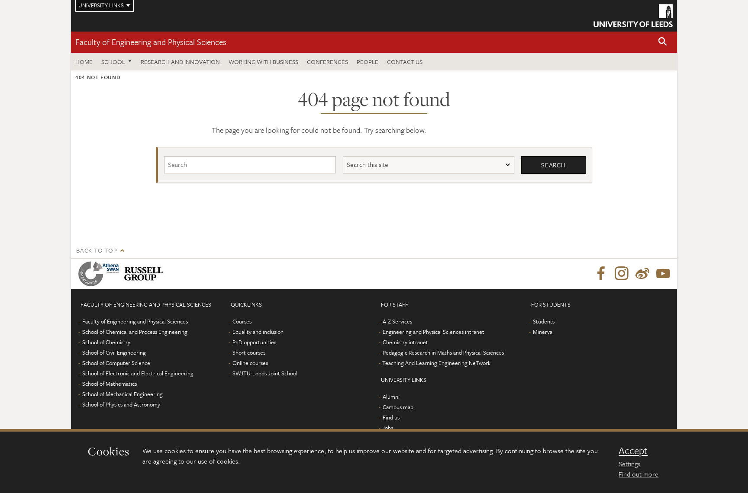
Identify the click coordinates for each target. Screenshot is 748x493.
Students (544, 321)
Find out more (638, 474)
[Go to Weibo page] (642, 274)
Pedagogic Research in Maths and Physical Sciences (443, 352)
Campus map (398, 407)
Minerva (542, 331)
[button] (663, 42)
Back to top (96, 250)
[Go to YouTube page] (663, 274)
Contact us (404, 61)
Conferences (327, 61)
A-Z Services (397, 321)
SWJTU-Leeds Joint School (264, 373)
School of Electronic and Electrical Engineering (137, 373)
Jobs (387, 427)
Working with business (263, 61)
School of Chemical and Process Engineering (134, 331)
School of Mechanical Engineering (122, 394)
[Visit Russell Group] (145, 274)
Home (84, 61)
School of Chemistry (106, 342)
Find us (391, 417)
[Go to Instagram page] (622, 274)
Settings (629, 463)
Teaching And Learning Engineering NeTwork (436, 363)
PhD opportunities (254, 342)
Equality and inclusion (258, 331)
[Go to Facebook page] (601, 274)
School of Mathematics (109, 383)
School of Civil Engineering (114, 352)
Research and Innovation (180, 61)
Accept (633, 450)
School (113, 61)
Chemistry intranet (405, 342)
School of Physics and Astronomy (121, 404)
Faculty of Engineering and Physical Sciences (150, 42)
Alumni (391, 396)
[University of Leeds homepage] (633, 15)
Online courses (250, 363)
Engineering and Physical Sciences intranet (433, 331)
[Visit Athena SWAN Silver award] (100, 274)
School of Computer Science (116, 363)
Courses (241, 321)
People (367, 61)
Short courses (248, 352)
